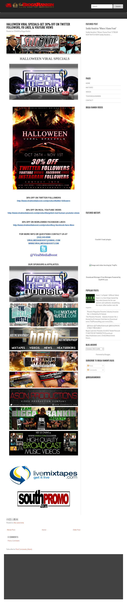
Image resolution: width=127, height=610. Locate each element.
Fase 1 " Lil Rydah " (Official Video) (107, 295)
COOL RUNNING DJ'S (81, 603)
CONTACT (89, 100)
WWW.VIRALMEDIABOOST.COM (43, 243)
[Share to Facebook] (14, 519)
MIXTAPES (89, 88)
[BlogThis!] (10, 519)
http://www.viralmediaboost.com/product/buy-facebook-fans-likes (43, 225)
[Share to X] (12, 519)
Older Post (76, 530)
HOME (88, 83)
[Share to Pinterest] (17, 519)
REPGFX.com (70, 605)
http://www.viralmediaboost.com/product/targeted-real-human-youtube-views (43, 213)
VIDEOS (88, 92)
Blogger (107, 354)
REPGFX (62, 605)
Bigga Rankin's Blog (58, 603)
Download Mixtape (93, 277)
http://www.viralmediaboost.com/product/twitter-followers (43, 201)
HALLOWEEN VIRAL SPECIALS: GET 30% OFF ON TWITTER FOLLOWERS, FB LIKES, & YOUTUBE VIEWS (38, 25)
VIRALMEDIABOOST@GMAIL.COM (43, 240)
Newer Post (11, 530)
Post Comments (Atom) (24, 549)
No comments (19, 523)
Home (44, 530)
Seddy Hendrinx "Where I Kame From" (101, 28)
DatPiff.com (103, 280)
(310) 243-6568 (43, 237)
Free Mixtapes (106, 277)
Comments (93, 370)
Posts (91, 366)
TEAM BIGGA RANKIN (93, 96)
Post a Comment (13, 541)
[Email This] (7, 519)
